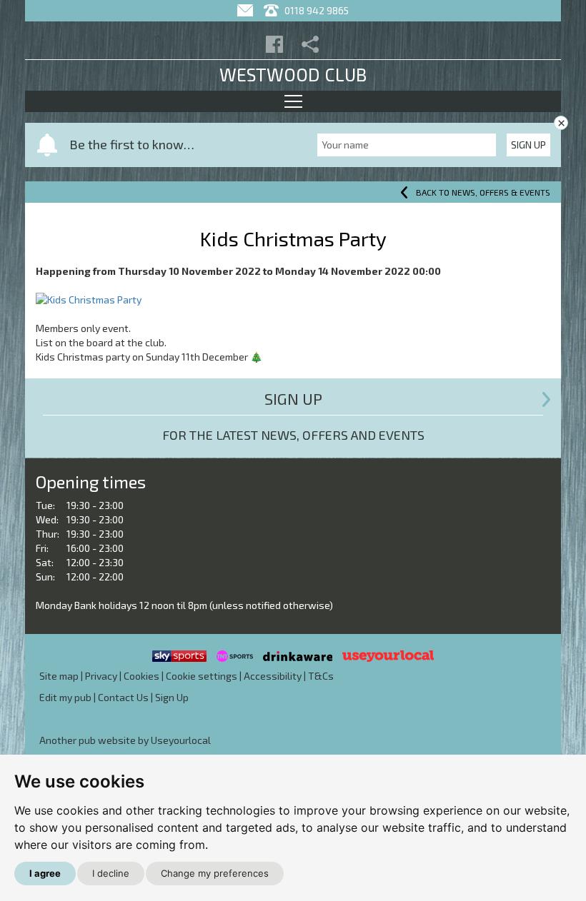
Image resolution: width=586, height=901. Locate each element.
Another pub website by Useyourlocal (125, 740)
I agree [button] (45, 873)
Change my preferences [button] (215, 873)
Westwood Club (293, 74)
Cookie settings (201, 676)
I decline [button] (110, 873)
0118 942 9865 (315, 10)
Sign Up (528, 145)
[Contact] (247, 10)
